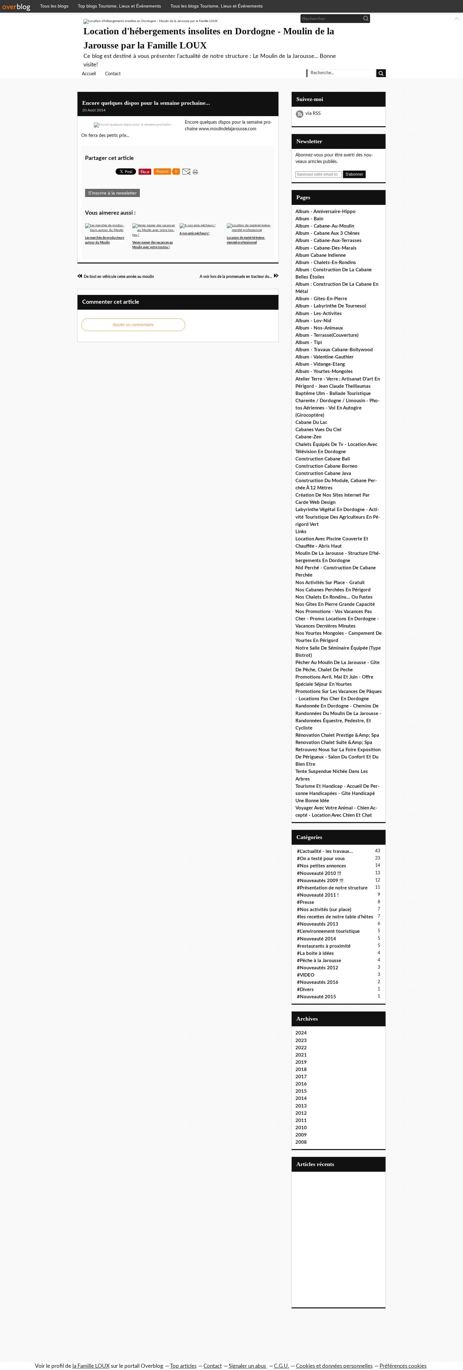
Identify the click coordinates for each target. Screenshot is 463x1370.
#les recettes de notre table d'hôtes (335, 917)
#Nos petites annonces (321, 866)
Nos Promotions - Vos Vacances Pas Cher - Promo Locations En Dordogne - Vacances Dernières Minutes (337, 619)
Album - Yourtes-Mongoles (324, 371)
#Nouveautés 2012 (317, 968)
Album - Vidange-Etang (320, 364)
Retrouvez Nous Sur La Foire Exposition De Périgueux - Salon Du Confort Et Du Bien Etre (337, 757)
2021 (301, 1055)
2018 (301, 1069)
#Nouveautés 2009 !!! (320, 880)
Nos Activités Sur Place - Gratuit (330, 582)
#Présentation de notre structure (332, 888)
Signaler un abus (248, 1366)
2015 (301, 1091)
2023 (301, 1040)
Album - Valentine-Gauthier (324, 357)
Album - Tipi (308, 342)
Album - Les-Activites (318, 313)
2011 (301, 1120)
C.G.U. (281, 1366)
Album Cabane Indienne (320, 255)
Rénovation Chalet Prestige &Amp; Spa (337, 735)
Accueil (89, 74)
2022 (301, 1048)
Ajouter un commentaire (133, 325)
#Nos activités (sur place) (324, 909)
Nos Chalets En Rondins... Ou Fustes (334, 597)
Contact (113, 74)
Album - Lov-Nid (313, 321)
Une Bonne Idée (312, 800)
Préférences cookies (403, 1366)
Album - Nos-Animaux (319, 328)
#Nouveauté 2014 (316, 939)
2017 (301, 1076)
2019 (301, 1062)
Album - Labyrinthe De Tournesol (330, 306)
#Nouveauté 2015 (316, 997)
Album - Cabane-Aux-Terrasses (328, 240)
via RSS (313, 113)
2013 (301, 1106)
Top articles (183, 1366)
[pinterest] (289, 18)
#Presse (305, 902)
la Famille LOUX (91, 1366)
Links (300, 531)
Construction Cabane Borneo (326, 466)
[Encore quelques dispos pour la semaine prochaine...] (133, 125)
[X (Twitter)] (279, 18)
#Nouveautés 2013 (317, 924)
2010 (301, 1127)
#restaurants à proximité (324, 946)
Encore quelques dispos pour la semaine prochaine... (146, 103)
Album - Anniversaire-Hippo (325, 211)
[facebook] (268, 18)
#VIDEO (305, 975)
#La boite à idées (315, 953)
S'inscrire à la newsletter (112, 192)
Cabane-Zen (308, 437)
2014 (301, 1098)
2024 (301, 1033)
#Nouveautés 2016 (317, 982)
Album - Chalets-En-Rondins (325, 262)
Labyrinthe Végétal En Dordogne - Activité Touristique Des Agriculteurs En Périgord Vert (337, 517)
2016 (301, 1084)
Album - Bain (309, 219)
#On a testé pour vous (321, 858)
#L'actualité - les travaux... (325, 851)
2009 (301, 1135)
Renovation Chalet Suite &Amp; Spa (333, 742)
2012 (301, 1113)
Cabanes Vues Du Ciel (318, 429)
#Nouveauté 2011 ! (318, 895)
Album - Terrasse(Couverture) (326, 335)
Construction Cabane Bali (322, 459)
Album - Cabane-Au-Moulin (324, 226)
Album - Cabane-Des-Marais (326, 248)
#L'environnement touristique (328, 931)
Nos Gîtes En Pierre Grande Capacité (335, 604)
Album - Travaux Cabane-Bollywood (334, 349)
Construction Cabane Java (323, 473)
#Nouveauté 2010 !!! (319, 873)
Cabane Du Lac (311, 422)
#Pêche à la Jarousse (319, 960)
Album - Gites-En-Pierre (321, 298)
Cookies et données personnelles (334, 1366)
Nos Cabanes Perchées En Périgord (333, 590)
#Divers (305, 989)
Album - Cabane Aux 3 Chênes (327, 233)
